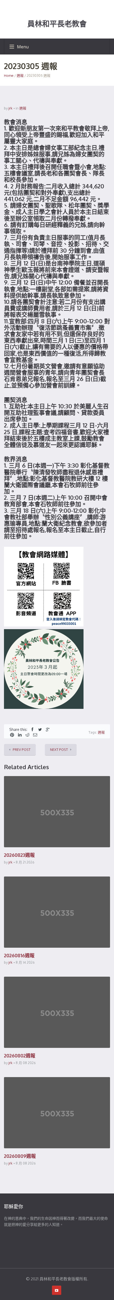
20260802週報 (19, 1055)
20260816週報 (19, 955)
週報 (20, 75)
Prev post (21, 749)
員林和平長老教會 (57, 23)
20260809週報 (20, 1156)
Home (9, 75)
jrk (10, 108)
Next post (59, 749)
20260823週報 (19, 855)
